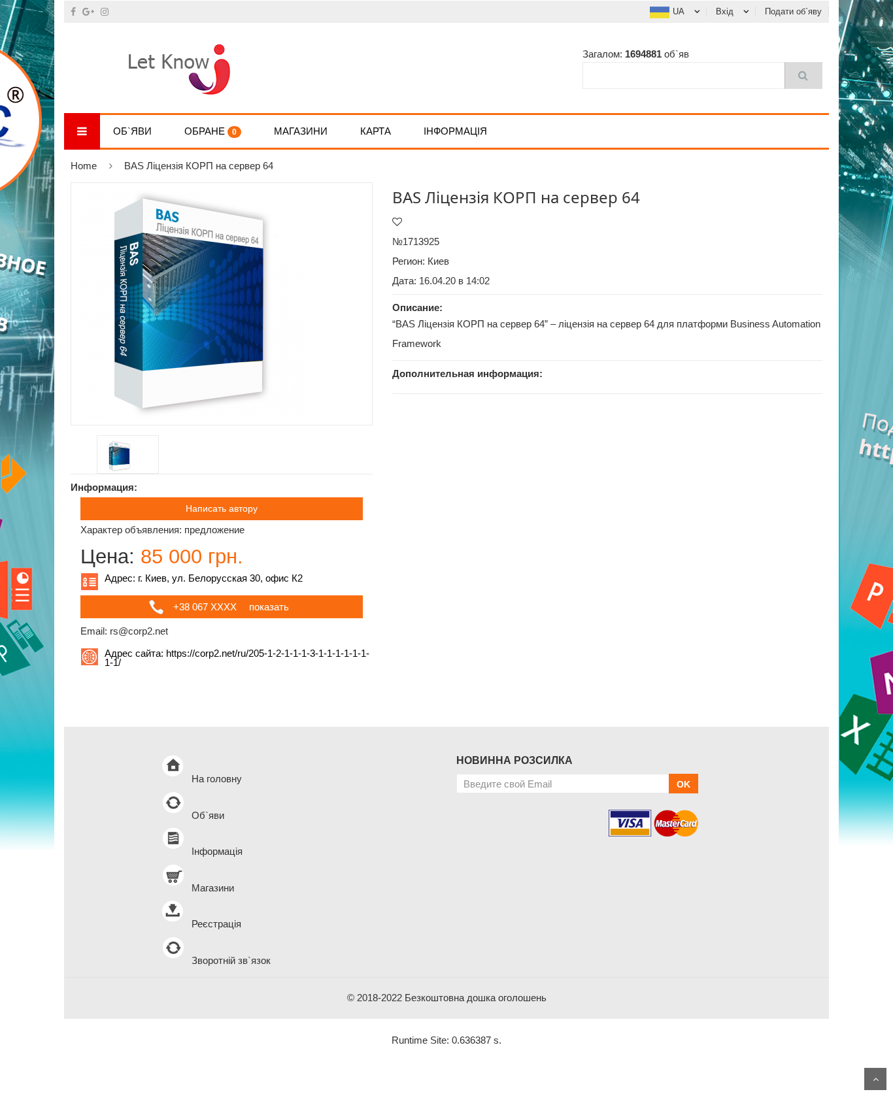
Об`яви (132, 131)
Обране (210, 131)
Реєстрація (216, 923)
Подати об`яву (793, 11)
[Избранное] (397, 221)
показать (269, 606)
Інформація (455, 131)
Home (84, 165)
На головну (217, 778)
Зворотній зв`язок (231, 960)
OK (683, 784)
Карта (375, 131)
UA (678, 11)
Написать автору (222, 508)
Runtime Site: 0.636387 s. (446, 1040)
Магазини (301, 131)
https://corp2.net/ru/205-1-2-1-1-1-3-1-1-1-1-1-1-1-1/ (237, 658)
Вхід (724, 11)
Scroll (875, 1079)
